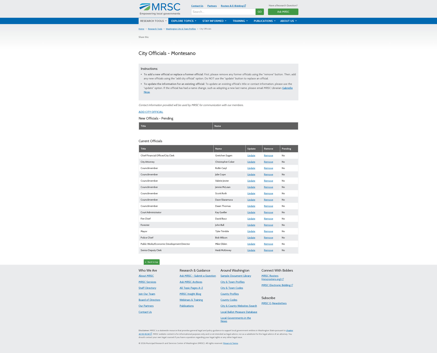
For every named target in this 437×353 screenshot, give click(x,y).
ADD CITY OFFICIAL (151, 112)
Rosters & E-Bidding (232, 5)
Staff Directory (147, 288)
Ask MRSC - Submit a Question (198, 275)
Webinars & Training (191, 299)
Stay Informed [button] (213, 21)
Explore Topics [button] (182, 21)
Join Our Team (147, 293)
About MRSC (146, 275)
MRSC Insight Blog (190, 293)
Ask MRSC (283, 11)
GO (260, 11)
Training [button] (239, 21)
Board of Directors (149, 299)
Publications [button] (263, 21)
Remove (268, 155)
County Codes (229, 299)
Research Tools (155, 28)
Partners (212, 5)
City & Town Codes (232, 288)
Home (141, 28)
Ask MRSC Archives (191, 282)
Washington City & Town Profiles (181, 28)
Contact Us (197, 5)
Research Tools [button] (152, 21)
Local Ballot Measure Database (239, 312)
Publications (187, 305)
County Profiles (230, 293)
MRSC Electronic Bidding (276, 285)
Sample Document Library (236, 275)
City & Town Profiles (233, 282)
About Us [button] (287, 21)
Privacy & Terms (230, 343)
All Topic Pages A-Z (191, 288)
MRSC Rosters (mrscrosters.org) (271, 277)
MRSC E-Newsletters (274, 303)
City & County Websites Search (239, 305)
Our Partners (146, 305)
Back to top (152, 262)
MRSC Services (147, 282)
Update (251, 155)
